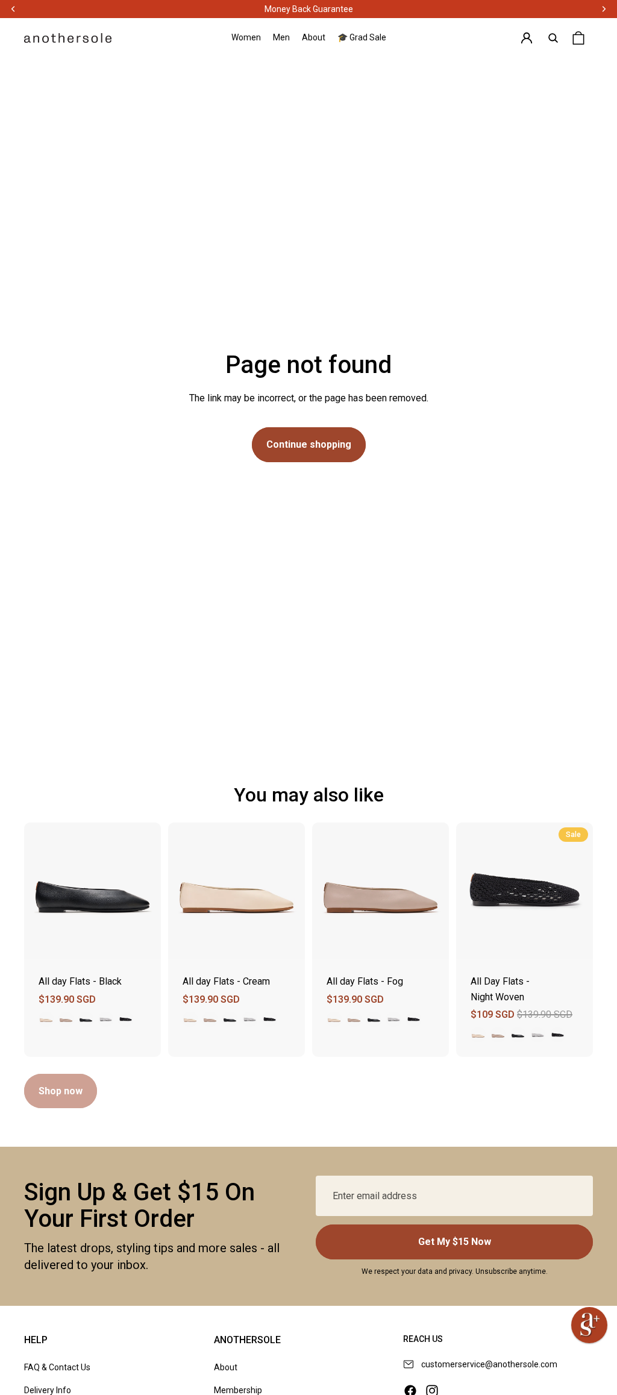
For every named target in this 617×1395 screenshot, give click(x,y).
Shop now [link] (61, 1091)
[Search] (553, 38)
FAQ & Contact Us (57, 1367)
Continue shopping (308, 444)
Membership (238, 1390)
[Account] (526, 38)
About (225, 1367)
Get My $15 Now (454, 1241)
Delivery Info (47, 1390)
